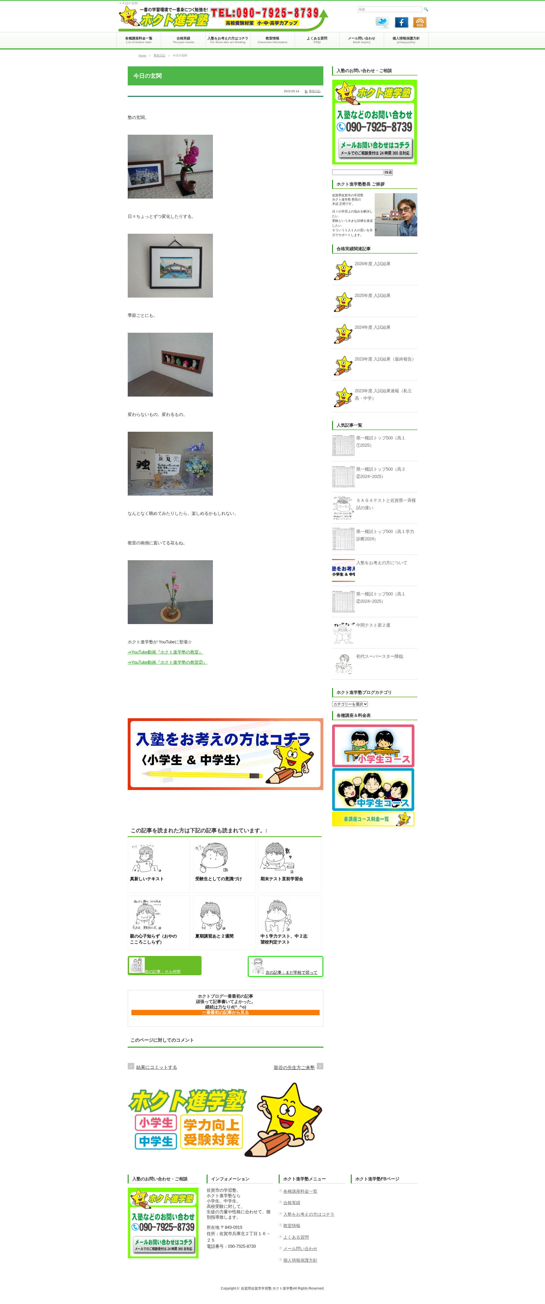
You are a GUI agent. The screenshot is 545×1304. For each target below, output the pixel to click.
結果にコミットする (156, 1067)
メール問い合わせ (300, 1248)
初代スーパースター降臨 (379, 656)
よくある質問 (296, 1237)
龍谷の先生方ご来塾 (294, 1067)
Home (142, 55)
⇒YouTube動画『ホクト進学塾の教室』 (165, 652)
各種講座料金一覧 (300, 1191)
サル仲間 (163, 971)
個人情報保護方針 (300, 1260)
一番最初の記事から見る (225, 1012)
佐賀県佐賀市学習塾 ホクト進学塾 (267, 1288)
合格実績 (291, 1202)
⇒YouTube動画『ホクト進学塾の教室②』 (167, 662)
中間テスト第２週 (373, 625)
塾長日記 (159, 55)
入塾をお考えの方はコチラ (308, 1214)
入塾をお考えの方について (381, 562)
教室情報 (291, 1225)
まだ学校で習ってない (283, 973)
